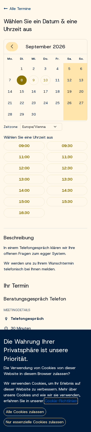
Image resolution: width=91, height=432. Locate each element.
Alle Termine (20, 8)
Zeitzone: (11, 127)
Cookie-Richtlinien (61, 400)
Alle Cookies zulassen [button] (25, 411)
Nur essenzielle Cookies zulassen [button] (35, 421)
